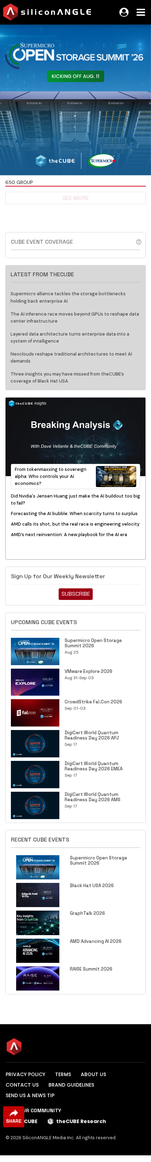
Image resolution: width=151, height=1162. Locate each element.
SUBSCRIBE (75, 593)
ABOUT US (93, 1074)
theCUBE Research (81, 1121)
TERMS (63, 1074)
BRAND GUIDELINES (71, 1084)
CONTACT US (22, 1084)
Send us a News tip (30, 1095)
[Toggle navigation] (141, 12)
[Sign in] (124, 12)
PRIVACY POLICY (25, 1074)
